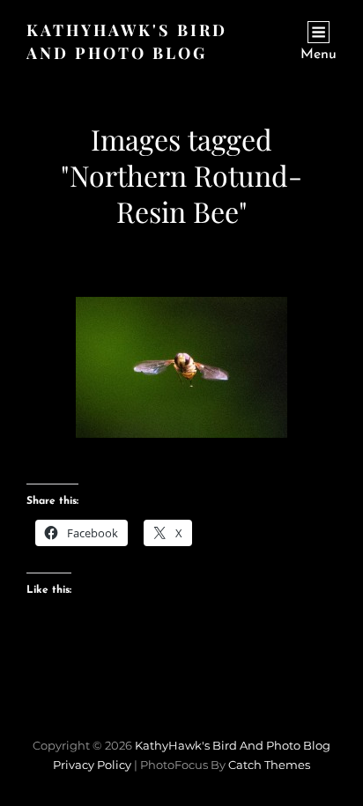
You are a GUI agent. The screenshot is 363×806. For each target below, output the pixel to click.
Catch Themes (269, 765)
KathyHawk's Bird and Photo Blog (232, 745)
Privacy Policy (92, 765)
